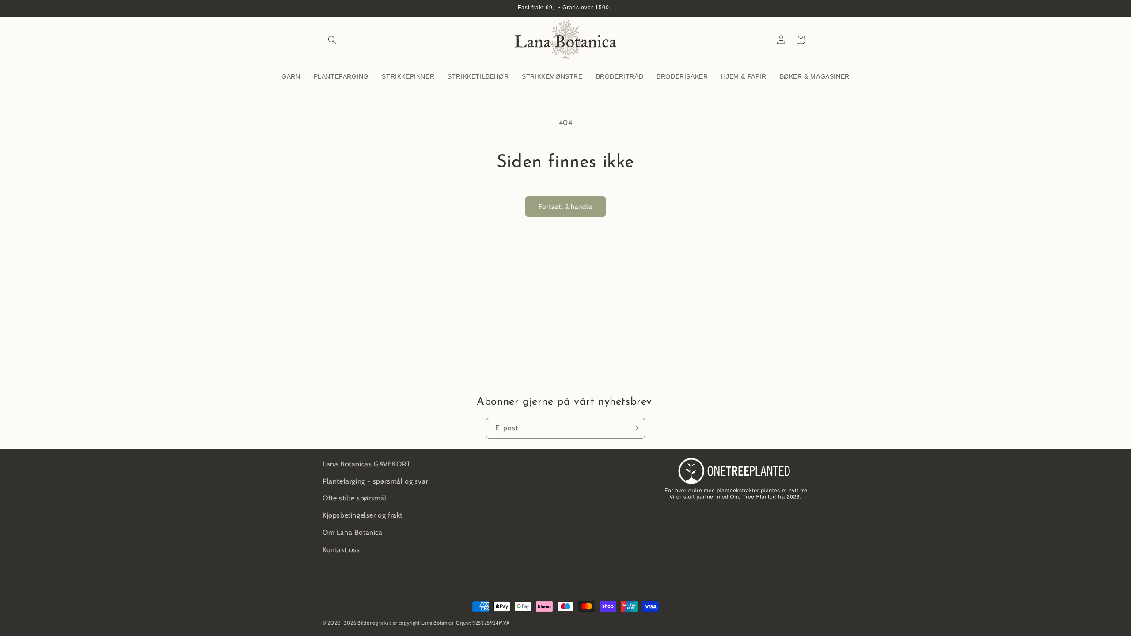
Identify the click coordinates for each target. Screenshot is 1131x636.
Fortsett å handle (565, 207)
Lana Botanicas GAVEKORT (367, 464)
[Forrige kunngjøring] (325, 8)
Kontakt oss (341, 549)
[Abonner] (635, 428)
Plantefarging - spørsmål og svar (375, 481)
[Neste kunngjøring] (805, 8)
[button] (332, 39)
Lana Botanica (437, 623)
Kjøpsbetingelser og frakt (362, 515)
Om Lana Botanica (353, 532)
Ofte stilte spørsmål (355, 498)
